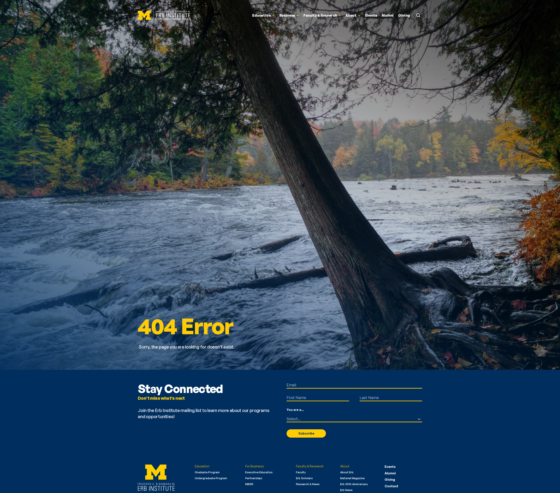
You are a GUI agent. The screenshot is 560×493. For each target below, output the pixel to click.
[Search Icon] (418, 15)
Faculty (301, 472)
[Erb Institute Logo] (164, 15)
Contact (391, 486)
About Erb (347, 472)
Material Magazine (352, 478)
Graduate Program (207, 472)
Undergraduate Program (211, 478)
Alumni (390, 473)
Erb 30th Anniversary (354, 484)
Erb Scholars (304, 478)
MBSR (249, 484)
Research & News (308, 484)
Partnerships (253, 478)
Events (390, 467)
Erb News (346, 490)
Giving (390, 479)
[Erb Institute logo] (163, 478)
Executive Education (259, 472)
